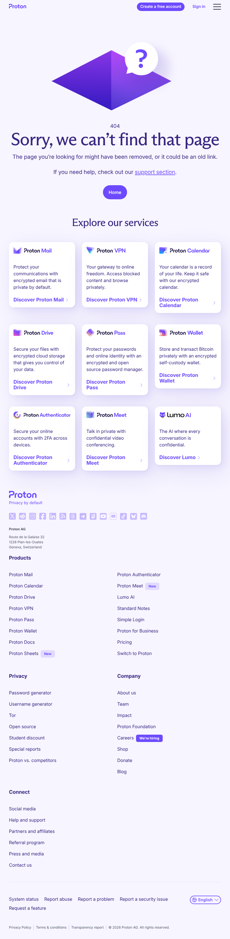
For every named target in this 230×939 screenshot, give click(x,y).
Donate (124, 760)
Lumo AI (125, 597)
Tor (12, 715)
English (205, 899)
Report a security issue (144, 899)
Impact (124, 715)
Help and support (27, 820)
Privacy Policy (20, 927)
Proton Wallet (23, 631)
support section (155, 172)
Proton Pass (21, 619)
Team (123, 704)
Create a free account (160, 6)
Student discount (27, 738)
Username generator (30, 704)
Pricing (124, 642)
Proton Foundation (136, 726)
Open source (22, 726)
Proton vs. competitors (32, 760)
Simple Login (130, 619)
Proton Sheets (23, 653)
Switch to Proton (134, 653)
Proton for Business (137, 631)
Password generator (30, 693)
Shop (122, 749)
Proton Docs (22, 642)
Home (115, 192)
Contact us (20, 865)
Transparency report (87, 927)
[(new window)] (12, 516)
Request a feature (27, 908)
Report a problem (96, 899)
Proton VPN (21, 608)
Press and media (26, 854)
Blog (122, 771)
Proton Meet (130, 586)
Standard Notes (133, 608)
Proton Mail (21, 574)
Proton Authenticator (139, 574)
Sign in (198, 6)
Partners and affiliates (32, 831)
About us (126, 693)
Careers (125, 738)
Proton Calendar (26, 586)
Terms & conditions (51, 927)
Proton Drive (22, 597)
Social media (22, 808)
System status (24, 899)
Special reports (25, 749)
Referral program (26, 842)
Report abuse (58, 899)
